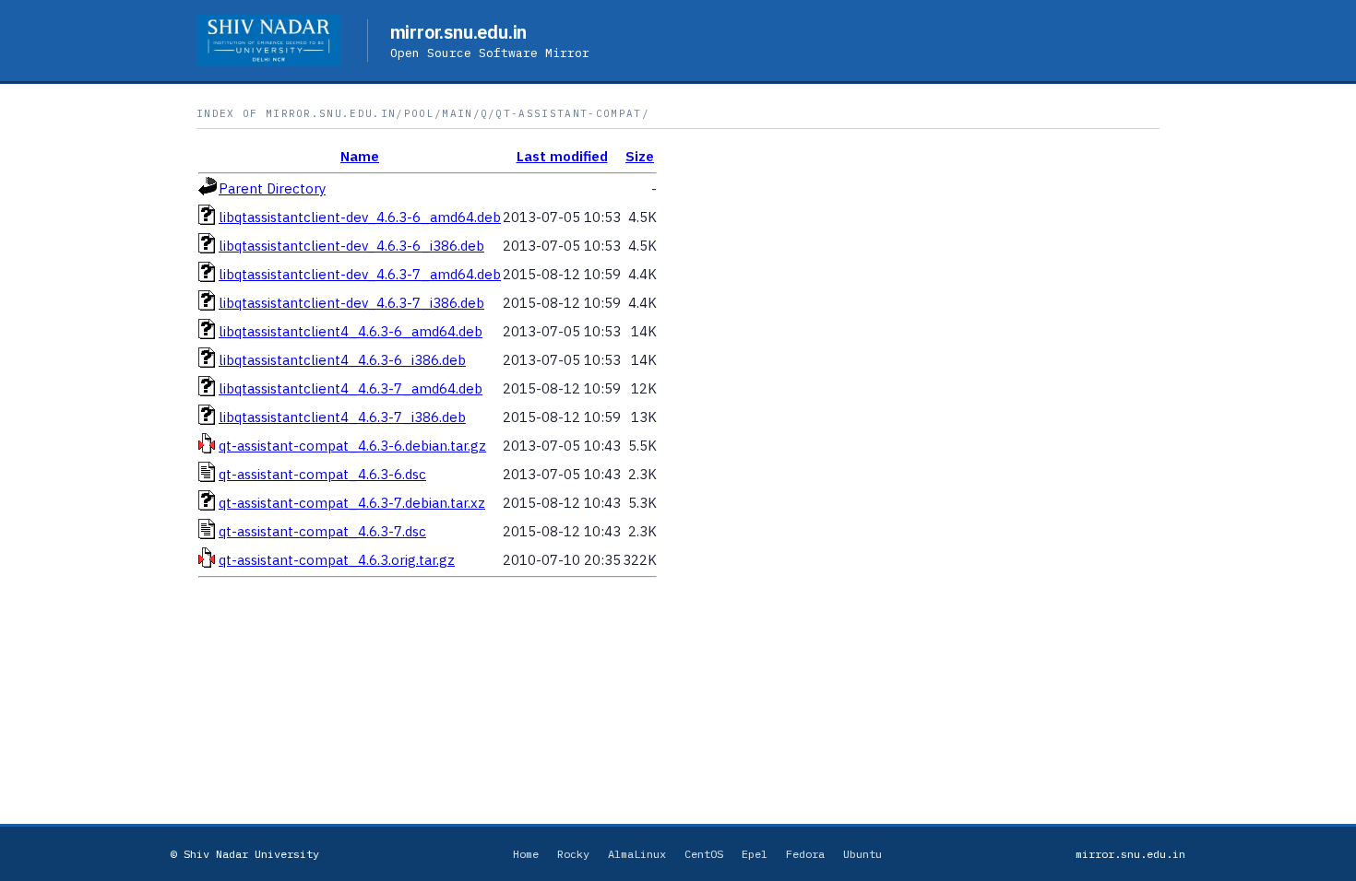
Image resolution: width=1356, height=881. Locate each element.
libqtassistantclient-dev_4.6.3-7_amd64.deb (360, 274)
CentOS (703, 854)
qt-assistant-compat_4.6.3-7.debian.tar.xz (352, 502)
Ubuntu (862, 854)
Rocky (573, 854)
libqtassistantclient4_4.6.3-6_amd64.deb (350, 331)
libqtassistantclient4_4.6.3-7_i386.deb (342, 417)
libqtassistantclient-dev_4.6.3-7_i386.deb (351, 302)
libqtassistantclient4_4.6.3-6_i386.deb (342, 360)
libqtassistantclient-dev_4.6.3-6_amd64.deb (360, 217)
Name (359, 156)
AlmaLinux (637, 854)
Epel (754, 854)
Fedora (805, 854)
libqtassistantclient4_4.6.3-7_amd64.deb (350, 388)
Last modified (562, 156)
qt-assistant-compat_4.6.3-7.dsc (322, 531)
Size (639, 156)
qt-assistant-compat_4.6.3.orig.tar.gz (337, 560)
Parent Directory (272, 188)
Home (526, 854)
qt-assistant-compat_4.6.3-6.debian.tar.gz (352, 445)
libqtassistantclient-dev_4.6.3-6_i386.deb (351, 245)
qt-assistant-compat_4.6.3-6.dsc (322, 474)
